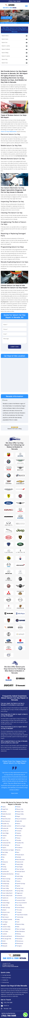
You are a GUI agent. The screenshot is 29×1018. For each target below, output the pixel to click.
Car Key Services (6, 975)
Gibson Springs (6, 878)
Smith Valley (19, 876)
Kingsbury (5, 914)
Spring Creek (19, 888)
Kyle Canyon (5, 917)
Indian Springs (6, 907)
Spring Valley (19, 890)
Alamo (4, 807)
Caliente (4, 835)
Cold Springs (5, 845)
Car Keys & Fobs (9, 8)
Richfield (18, 857)
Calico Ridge (5, 833)
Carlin (3, 838)
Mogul (18, 816)
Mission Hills (19, 809)
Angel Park (5, 809)
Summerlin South (21, 898)
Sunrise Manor (20, 907)
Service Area (5, 982)
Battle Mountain (6, 814)
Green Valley (5, 888)
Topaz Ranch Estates (22, 914)
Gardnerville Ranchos (7, 874)
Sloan (17, 874)
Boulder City (5, 823)
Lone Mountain (6, 929)
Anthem (4, 811)
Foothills (4, 869)
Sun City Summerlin (21, 902)
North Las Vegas (20, 826)
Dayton (4, 847)
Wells (17, 926)
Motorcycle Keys (6, 977)
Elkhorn (4, 855)
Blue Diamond (6, 821)
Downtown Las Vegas (8, 850)
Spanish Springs (20, 883)
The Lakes (19, 910)
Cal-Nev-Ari (5, 831)
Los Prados (5, 931)
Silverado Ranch (20, 871)
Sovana (18, 881)
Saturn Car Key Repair (11, 23)
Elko (3, 857)
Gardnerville (5, 871)
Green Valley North (7, 890)
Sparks (18, 886)
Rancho (18, 850)
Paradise (18, 840)
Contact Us (5, 980)
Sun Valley (19, 905)
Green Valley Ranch (7, 893)
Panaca (18, 838)
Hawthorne (5, 898)
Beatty (4, 816)
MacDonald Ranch (7, 936)
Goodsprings (5, 883)
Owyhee (18, 833)
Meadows (4, 943)
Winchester (19, 938)
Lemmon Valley (6, 926)
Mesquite (4, 946)
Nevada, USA (7, 1008)
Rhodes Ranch (20, 855)
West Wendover (20, 931)
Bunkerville (5, 828)
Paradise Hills (20, 843)
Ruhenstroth (19, 862)
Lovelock (4, 934)
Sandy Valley (19, 864)
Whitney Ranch (20, 936)
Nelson (18, 823)
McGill (3, 941)
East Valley (5, 852)
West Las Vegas (20, 929)
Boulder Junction (6, 826)
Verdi (17, 922)
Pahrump (18, 835)
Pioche (18, 845)
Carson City (5, 840)
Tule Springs (19, 917)
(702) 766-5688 (14, 1)
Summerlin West (20, 900)
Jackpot (4, 910)
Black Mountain (6, 819)
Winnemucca (19, 941)
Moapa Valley (20, 814)
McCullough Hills (6, 938)
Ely (3, 859)
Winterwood (19, 943)
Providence (19, 847)
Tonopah (18, 912)
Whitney (18, 934)
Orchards (18, 831)
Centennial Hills (6, 843)
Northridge (19, 828)
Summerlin (19, 895)
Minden (18, 807)
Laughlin (4, 924)
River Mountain (20, 859)
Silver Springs (20, 869)
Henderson (5, 900)
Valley (18, 919)
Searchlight (19, 866)
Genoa (4, 876)
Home (2, 23)
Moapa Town (20, 811)
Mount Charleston (21, 819)
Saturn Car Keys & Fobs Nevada (10, 966)
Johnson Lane (6, 912)
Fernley (4, 866)
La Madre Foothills (7, 919)
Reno (17, 852)
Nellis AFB (19, 821)
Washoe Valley (20, 924)
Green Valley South (7, 895)
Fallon (3, 864)
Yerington (19, 946)
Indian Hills (5, 905)
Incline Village (6, 902)
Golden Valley (5, 881)
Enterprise (5, 862)
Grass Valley (5, 886)
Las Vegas (5, 922)
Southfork (19, 878)
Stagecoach (19, 893)
